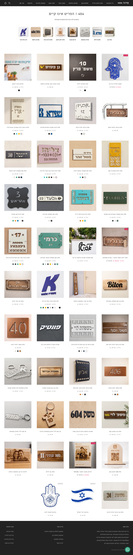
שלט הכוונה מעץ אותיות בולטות (50, 84)
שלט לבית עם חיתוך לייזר (83, 214)
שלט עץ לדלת (50, 472)
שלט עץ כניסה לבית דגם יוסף (115, 344)
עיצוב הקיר (61, 3)
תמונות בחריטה (40, 3)
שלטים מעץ (84, 3)
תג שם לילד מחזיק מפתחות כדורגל (50, 431)
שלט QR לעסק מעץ (115, 472)
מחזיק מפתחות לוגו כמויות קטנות (18, 388)
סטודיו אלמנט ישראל (115, 549)
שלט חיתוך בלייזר (97, 3)
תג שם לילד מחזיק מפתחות (18, 431)
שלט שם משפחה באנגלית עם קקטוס (115, 214)
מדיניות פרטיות (9, 539)
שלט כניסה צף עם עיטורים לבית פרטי (82, 344)
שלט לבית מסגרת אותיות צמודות (50, 127)
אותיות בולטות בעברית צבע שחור (83, 431)
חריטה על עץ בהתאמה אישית (18, 472)
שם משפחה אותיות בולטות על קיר (82, 257)
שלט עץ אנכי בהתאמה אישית (83, 301)
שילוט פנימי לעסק (17, 84)
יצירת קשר (60, 543)
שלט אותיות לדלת (82, 84)
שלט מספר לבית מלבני (115, 388)
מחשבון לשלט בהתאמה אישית (54, 531)
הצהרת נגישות (9, 543)
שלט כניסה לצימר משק (115, 127)
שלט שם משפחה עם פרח (50, 214)
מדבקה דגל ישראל (82, 512)
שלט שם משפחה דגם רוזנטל (18, 171)
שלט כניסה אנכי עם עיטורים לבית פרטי (18, 257)
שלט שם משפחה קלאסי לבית (83, 171)
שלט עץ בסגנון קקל (115, 431)
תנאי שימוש (10, 531)
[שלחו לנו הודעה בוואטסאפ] (127, 549)
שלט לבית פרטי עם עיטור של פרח (50, 171)
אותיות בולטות (73, 3)
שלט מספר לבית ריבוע (18, 344)
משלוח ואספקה (58, 539)
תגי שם (22, 3)
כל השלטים (109, 3)
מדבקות (30, 3)
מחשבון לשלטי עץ (57, 535)
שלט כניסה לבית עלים (82, 127)
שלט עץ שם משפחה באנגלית (115, 301)
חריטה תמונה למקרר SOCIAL (83, 472)
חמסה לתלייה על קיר (115, 84)
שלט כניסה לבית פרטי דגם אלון (82, 388)
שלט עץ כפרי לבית (18, 301)
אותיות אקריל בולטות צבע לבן (50, 344)
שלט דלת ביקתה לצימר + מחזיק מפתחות (115, 257)
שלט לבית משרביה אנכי (115, 171)
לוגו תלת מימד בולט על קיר (50, 301)
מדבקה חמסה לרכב (50, 512)
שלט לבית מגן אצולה (17, 214)
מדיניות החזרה (9, 535)
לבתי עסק (52, 3)
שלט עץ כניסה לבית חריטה (115, 512)
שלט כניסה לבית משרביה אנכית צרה (18, 127)
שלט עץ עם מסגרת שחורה (50, 388)
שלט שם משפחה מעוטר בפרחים (50, 257)
